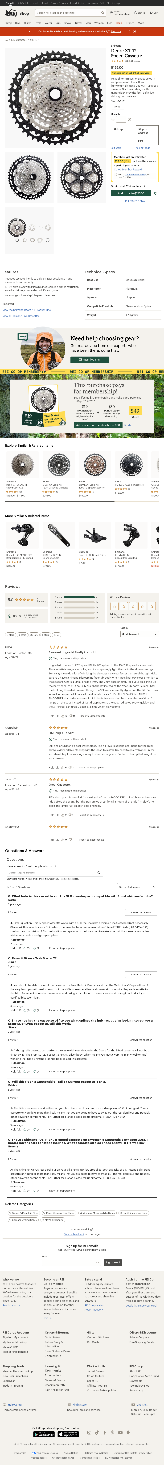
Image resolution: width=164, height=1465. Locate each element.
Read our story (11, 1305)
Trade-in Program (13, 1385)
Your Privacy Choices (47, 1452)
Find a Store (80, 1404)
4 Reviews (40, 599)
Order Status (52, 1337)
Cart (156, 12)
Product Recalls (39, 1457)
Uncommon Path (55, 1384)
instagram (89, 1432)
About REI (135, 1371)
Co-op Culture (95, 1375)
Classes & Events (55, 1380)
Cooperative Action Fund (144, 1375)
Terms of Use (19, 1452)
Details (102, 1249)
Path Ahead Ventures (57, 1389)
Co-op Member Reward (128, 169)
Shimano (116, 45)
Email (44, 1256)
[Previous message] (30, 31)
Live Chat (142, 1404)
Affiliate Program (97, 1385)
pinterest (112, 1432)
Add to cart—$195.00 (131, 193)
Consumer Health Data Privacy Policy (133, 1452)
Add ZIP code (143, 147)
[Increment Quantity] (129, 119)
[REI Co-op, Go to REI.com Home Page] (11, 13)
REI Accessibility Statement (119, 1457)
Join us (48, 1317)
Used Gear (9, 1380)
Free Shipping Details (141, 1342)
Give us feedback (74, 1234)
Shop (24, 13)
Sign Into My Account (15, 1337)
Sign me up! (113, 1262)
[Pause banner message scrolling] (134, 31)
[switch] (10, 634)
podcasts (128, 1432)
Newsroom (135, 1380)
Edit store (116, 147)
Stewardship (136, 1390)
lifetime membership (136, 174)
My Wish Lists (10, 1346)
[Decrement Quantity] (113, 119)
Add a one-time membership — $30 (98, 425)
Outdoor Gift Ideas (98, 1337)
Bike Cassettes (19, 39)
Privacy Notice (71, 1452)
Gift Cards (93, 1342)
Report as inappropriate (93, 716)
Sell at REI (92, 1380)
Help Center (15, 1404)
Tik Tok (97, 1432)
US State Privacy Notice (96, 1452)
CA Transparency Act (63, 1457)
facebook (104, 1432)
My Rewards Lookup (15, 1342)
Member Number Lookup (18, 1371)
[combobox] (70, 12)
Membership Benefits (15, 1351)
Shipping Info (53, 1355)
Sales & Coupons (139, 1337)
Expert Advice (53, 1375)
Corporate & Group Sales (102, 1390)
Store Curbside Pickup (58, 1351)
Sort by (124, 627)
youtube (120, 1432)
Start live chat (92, 359)
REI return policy (135, 200)
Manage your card (145, 1305)
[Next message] (130, 31)
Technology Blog (139, 1385)
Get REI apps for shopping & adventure (56, 1428)
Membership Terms (89, 1457)
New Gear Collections (15, 1375)
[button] (55, 98)
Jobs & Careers (96, 1371)
